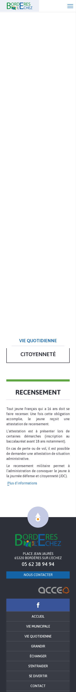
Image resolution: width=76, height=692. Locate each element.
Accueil (27, 6)
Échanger (38, 656)
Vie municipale (38, 626)
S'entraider (38, 666)
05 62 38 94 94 (38, 564)
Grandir (38, 646)
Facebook (38, 605)
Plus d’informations (22, 483)
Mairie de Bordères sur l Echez (38, 541)
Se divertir (38, 676)
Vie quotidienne (38, 636)
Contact (38, 686)
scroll (38, 517)
